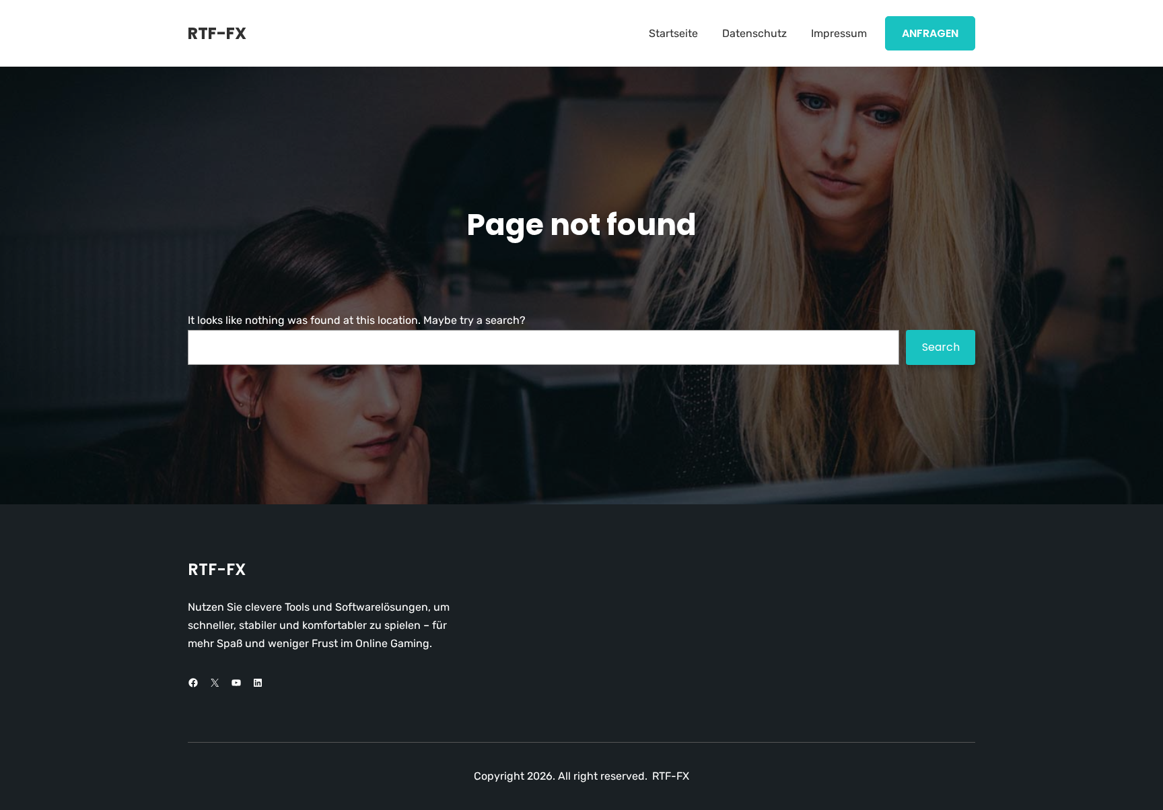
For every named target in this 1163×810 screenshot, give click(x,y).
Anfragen (930, 33)
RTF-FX (217, 33)
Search (941, 347)
